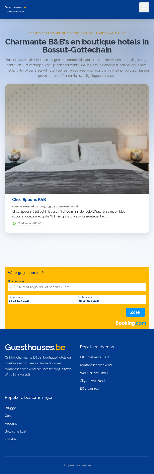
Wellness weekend (94, 373)
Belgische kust (15, 431)
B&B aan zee (89, 388)
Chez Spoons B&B (29, 199)
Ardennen (12, 423)
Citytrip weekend (92, 381)
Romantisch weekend (96, 365)
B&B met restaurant (94, 357)
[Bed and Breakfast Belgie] (15, 10)
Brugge (10, 408)
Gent (8, 416)
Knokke (10, 439)
